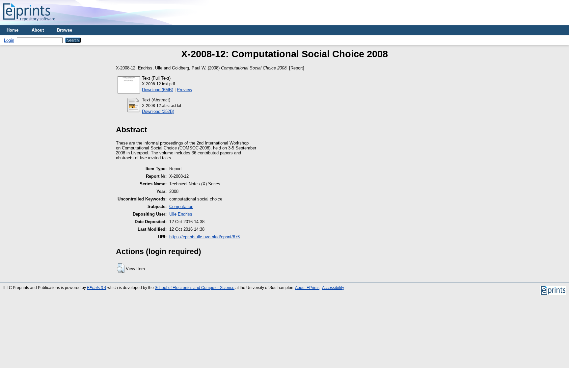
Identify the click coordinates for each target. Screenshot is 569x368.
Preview (184, 89)
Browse (64, 30)
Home (12, 30)
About (38, 30)
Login (9, 40)
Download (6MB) (157, 89)
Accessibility (333, 288)
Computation (181, 206)
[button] (120, 268)
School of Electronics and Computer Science (194, 288)
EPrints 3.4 (96, 288)
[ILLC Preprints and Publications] (29, 22)
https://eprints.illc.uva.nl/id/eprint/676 (204, 236)
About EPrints (307, 288)
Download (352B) (158, 111)
